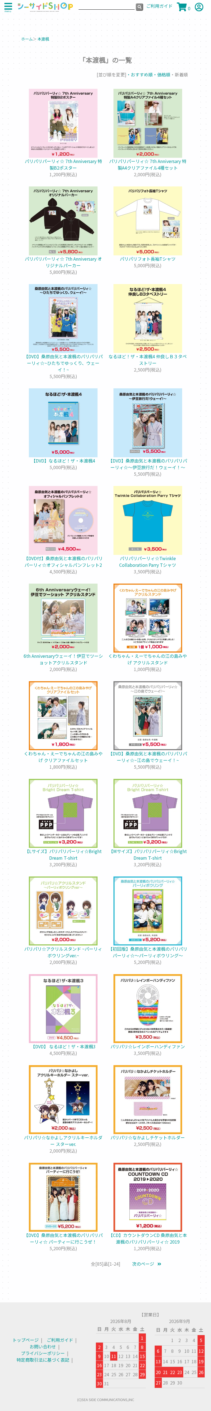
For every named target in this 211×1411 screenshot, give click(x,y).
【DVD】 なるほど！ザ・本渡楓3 (63, 1046)
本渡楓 (43, 39)
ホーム (27, 39)
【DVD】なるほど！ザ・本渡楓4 (63, 460)
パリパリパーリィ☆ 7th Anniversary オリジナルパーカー (63, 262)
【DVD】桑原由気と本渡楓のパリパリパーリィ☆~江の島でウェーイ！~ (147, 756)
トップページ (25, 1340)
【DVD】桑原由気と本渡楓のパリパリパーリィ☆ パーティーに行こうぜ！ (63, 1238)
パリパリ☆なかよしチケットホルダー (147, 1137)
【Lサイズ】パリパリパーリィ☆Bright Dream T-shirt (63, 854)
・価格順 (161, 74)
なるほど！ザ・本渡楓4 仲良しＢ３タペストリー (148, 359)
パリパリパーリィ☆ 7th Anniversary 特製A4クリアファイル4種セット (147, 164)
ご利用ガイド (60, 1340)
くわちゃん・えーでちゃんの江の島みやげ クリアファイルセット (63, 756)
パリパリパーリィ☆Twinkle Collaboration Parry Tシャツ (147, 561)
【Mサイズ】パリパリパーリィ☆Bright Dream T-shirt (148, 854)
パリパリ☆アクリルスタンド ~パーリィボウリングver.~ (63, 952)
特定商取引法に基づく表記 (42, 1359)
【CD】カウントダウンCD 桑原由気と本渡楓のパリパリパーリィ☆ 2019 (148, 1238)
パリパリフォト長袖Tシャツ (148, 258)
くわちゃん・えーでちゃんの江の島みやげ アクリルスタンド (147, 659)
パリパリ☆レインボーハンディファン (147, 1046)
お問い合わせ (43, 1346)
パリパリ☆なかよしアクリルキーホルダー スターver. (63, 1140)
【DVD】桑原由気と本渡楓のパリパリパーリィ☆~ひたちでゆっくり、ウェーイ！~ (63, 363)
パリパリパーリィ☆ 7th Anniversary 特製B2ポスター (63, 164)
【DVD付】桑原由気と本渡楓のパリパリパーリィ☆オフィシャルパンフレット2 (63, 561)
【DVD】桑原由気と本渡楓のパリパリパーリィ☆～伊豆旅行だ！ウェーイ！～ (147, 464)
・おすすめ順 (139, 74)
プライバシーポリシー (43, 1353)
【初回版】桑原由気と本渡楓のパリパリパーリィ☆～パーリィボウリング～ (147, 952)
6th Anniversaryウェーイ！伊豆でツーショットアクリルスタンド (63, 659)
